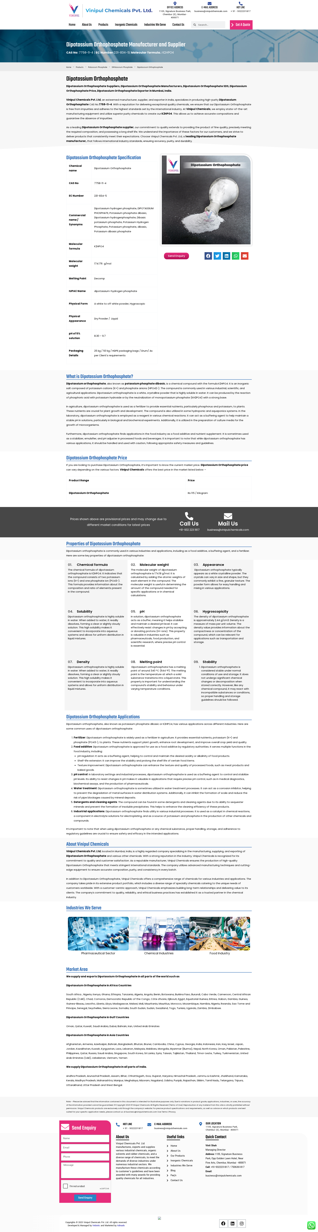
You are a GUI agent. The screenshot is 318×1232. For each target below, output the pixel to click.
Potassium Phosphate (97, 67)
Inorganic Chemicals (171, 5)
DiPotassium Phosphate (122, 67)
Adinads (121, 1225)
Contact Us (219, 5)
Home (123, 5)
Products (150, 5)
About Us (136, 5)
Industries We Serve (198, 5)
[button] (208, 256)
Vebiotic (96, 1225)
